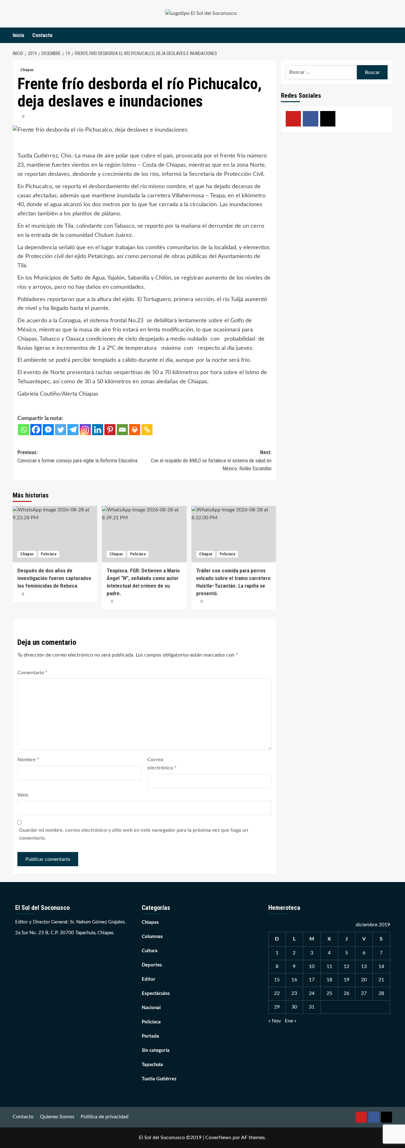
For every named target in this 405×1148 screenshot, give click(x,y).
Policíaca (48, 554)
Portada (150, 1036)
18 (329, 979)
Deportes (152, 965)
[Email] (122, 429)
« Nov (274, 1020)
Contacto (42, 35)
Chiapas (27, 70)
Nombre (28, 759)
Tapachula (152, 1064)
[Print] (134, 429)
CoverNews (218, 1137)
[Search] (388, 35)
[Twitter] (60, 429)
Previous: (77, 456)
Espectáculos (156, 993)
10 (312, 966)
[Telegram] (72, 429)
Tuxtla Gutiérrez (159, 1079)
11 (329, 966)
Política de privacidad (104, 1116)
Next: (211, 460)
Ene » (290, 1020)
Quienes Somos (57, 1116)
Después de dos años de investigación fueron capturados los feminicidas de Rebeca (54, 578)
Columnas (152, 936)
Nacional (151, 1007)
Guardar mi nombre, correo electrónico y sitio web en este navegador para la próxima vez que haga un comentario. (133, 834)
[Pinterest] (109, 429)
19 (346, 979)
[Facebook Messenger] (48, 429)
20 (364, 979)
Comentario (32, 672)
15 (277, 979)
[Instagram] (85, 429)
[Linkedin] (97, 429)
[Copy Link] (147, 429)
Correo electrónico (162, 763)
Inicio (18, 35)
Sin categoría (156, 1050)
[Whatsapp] (23, 429)
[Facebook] (35, 429)
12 (346, 966)
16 (294, 979)
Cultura (150, 950)
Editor (148, 979)
